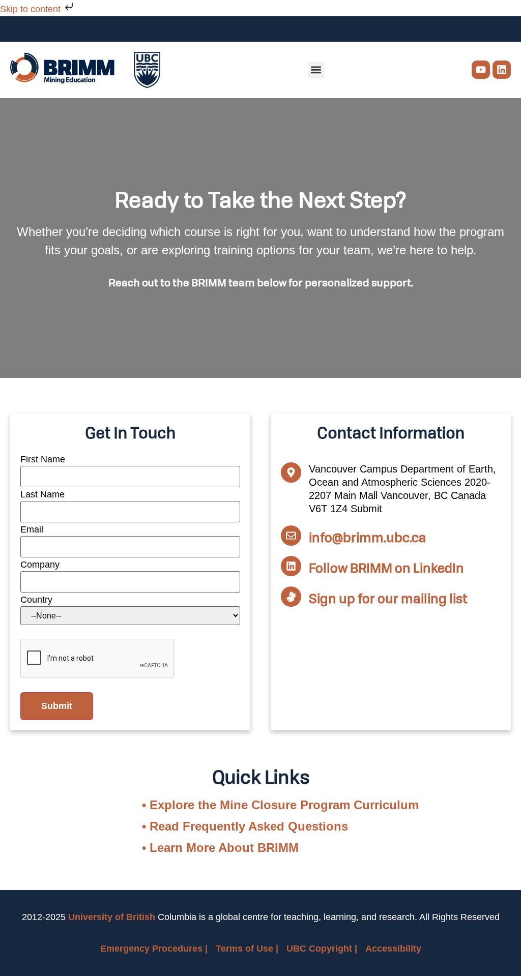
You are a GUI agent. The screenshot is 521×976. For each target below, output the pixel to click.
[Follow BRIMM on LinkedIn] (291, 566)
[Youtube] (481, 70)
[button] (316, 70)
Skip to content (31, 9)
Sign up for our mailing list (388, 598)
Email (31, 529)
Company (40, 564)
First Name (42, 459)
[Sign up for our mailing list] (291, 596)
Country (36, 599)
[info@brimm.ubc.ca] (291, 535)
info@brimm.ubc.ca (367, 537)
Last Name (42, 494)
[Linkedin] (502, 70)
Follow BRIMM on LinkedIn (386, 567)
